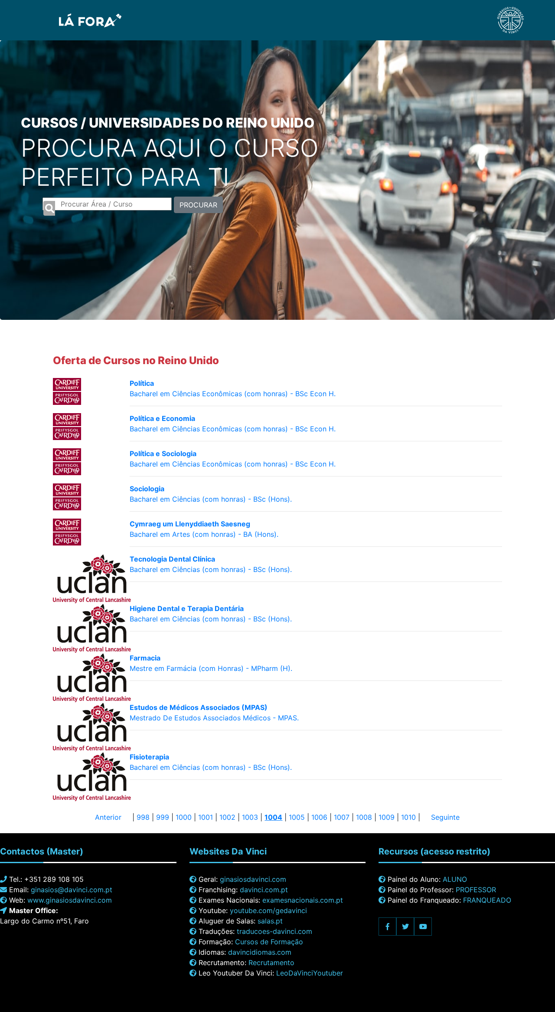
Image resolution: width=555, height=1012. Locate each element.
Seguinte (445, 817)
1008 (364, 817)
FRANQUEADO (487, 900)
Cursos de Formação (269, 941)
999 (162, 817)
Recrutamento (271, 962)
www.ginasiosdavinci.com (69, 900)
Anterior (108, 817)
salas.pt (270, 921)
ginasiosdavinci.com (253, 879)
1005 (297, 817)
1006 (319, 817)
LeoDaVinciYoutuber (309, 973)
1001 (205, 817)
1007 (341, 817)
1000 (184, 817)
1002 (227, 817)
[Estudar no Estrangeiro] (65, 19)
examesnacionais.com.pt (302, 900)
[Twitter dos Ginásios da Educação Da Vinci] (405, 926)
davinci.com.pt (264, 889)
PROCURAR (198, 204)
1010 (408, 817)
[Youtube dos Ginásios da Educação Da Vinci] (423, 926)
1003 (250, 817)
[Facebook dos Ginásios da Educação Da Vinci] (387, 926)
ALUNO (455, 879)
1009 (387, 817)
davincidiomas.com (259, 952)
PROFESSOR (476, 889)
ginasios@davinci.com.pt (71, 889)
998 (143, 817)
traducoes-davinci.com (274, 931)
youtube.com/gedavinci (268, 910)
